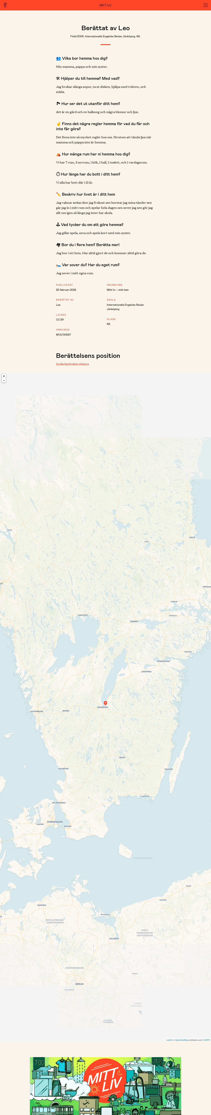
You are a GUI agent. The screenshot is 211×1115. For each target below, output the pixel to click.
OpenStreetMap (181, 1040)
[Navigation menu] (205, 5)
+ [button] (4, 376)
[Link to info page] (5, 5)
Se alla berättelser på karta (72, 364)
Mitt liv (105, 5)
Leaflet (169, 1040)
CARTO (207, 1040)
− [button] (4, 380)
